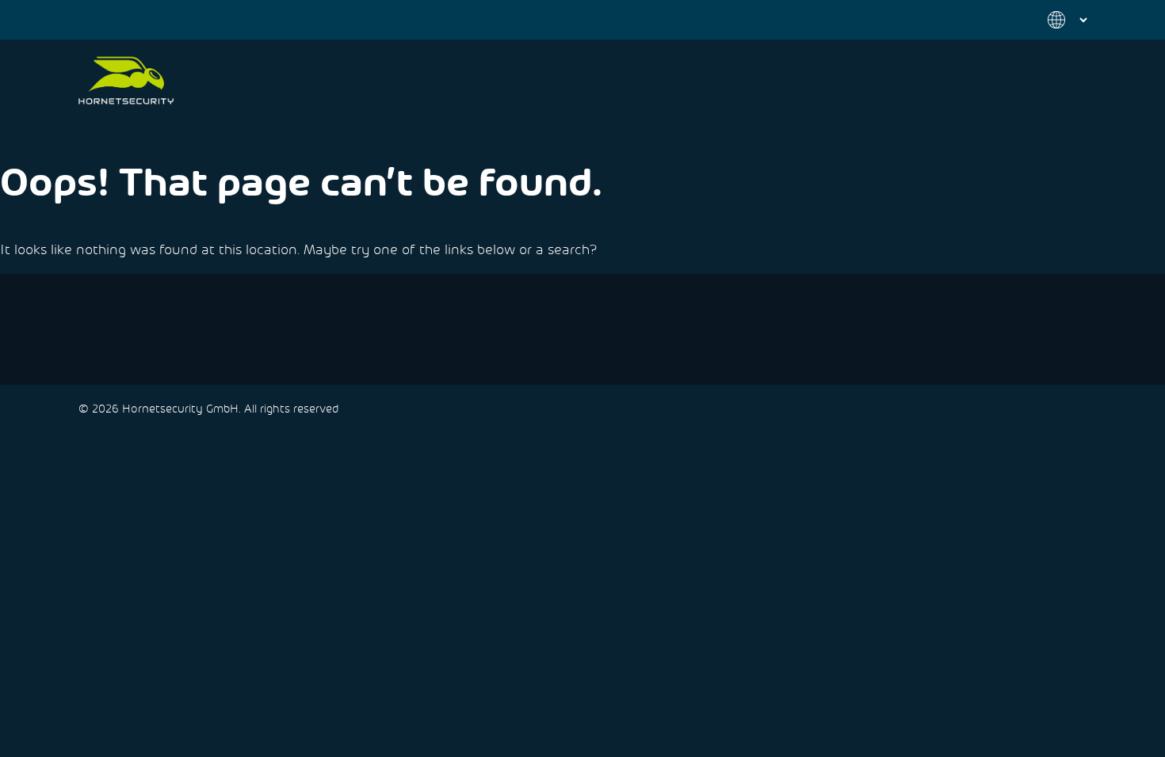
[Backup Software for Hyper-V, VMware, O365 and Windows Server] (126, 80)
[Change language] (1058, 20)
